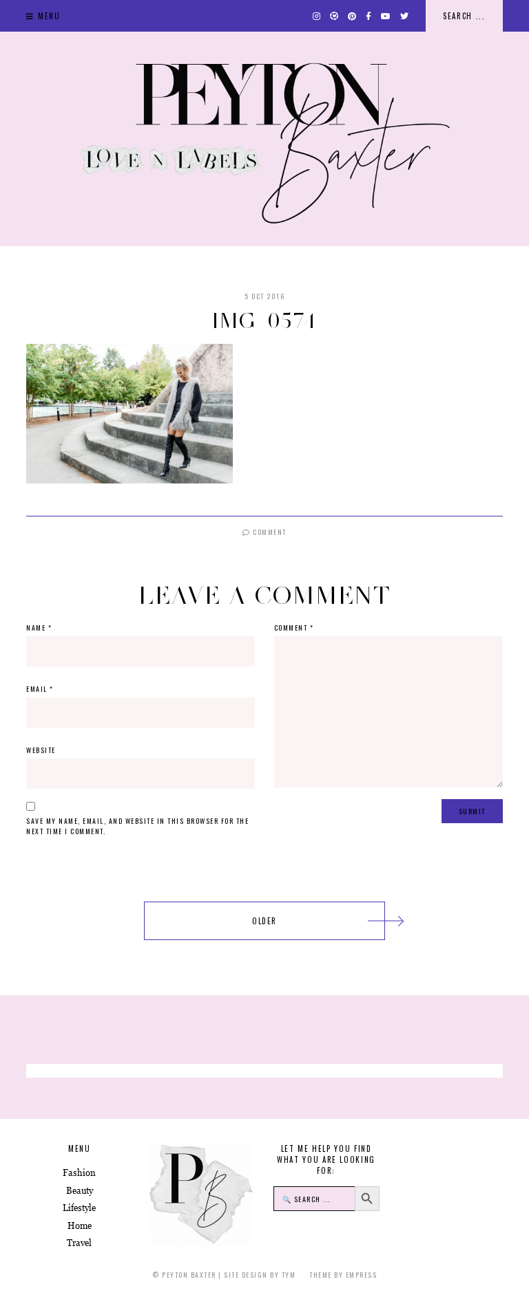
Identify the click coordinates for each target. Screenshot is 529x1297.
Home (80, 1226)
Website (41, 750)
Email (40, 689)
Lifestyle (79, 1208)
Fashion (79, 1173)
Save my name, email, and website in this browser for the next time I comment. (137, 826)
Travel (79, 1243)
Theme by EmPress (343, 1274)
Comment (269, 532)
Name (39, 627)
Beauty (79, 1191)
